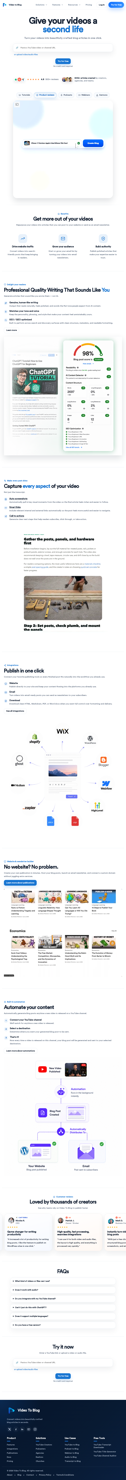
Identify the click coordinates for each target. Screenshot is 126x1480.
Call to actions (16, 516)
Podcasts (68, 95)
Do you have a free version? (28, 1325)
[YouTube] (28, 1429)
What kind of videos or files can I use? (32, 1281)
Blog (19, 1475)
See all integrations (15, 711)
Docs (9, 1457)
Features (11, 1445)
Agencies (40, 1453)
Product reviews (46, 95)
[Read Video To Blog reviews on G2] (19, 79)
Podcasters (40, 1449)
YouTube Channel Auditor (105, 1456)
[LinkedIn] (22, 1429)
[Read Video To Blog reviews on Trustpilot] (15, 79)
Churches (40, 1461)
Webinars (85, 95)
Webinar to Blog (72, 1453)
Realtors (39, 1457)
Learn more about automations (20, 1051)
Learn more (11, 330)
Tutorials (26, 95)
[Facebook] (15, 1429)
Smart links (15, 507)
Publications (12, 1453)
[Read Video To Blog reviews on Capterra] (22, 79)
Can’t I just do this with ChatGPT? (31, 1307)
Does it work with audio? (26, 1290)
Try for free (116, 5)
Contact (30, 1475)
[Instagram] (35, 1429)
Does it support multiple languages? (31, 1316)
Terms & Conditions (65, 1475)
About (9, 1475)
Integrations (12, 1449)
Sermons (103, 95)
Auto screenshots (18, 499)
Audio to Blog (71, 1457)
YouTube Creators (44, 1445)
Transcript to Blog (73, 1461)
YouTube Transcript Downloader (102, 1446)
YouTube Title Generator (105, 1452)
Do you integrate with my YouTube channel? (35, 1299)
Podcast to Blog (71, 1449)
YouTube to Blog (72, 1445)
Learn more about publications (20, 883)
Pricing (89, 5)
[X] (9, 1429)
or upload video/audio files (26, 55)
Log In (102, 5)
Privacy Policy (45, 1475)
